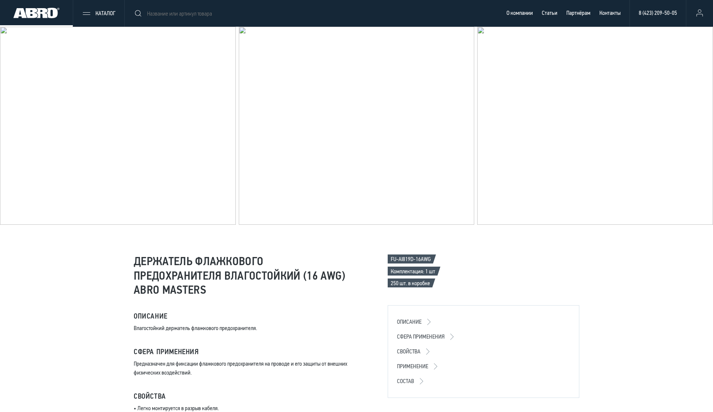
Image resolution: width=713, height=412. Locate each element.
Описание (409, 321)
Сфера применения (421, 336)
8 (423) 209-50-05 (658, 12)
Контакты (610, 12)
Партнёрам (578, 12)
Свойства (408, 351)
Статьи (549, 12)
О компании (520, 12)
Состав (405, 381)
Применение (412, 366)
